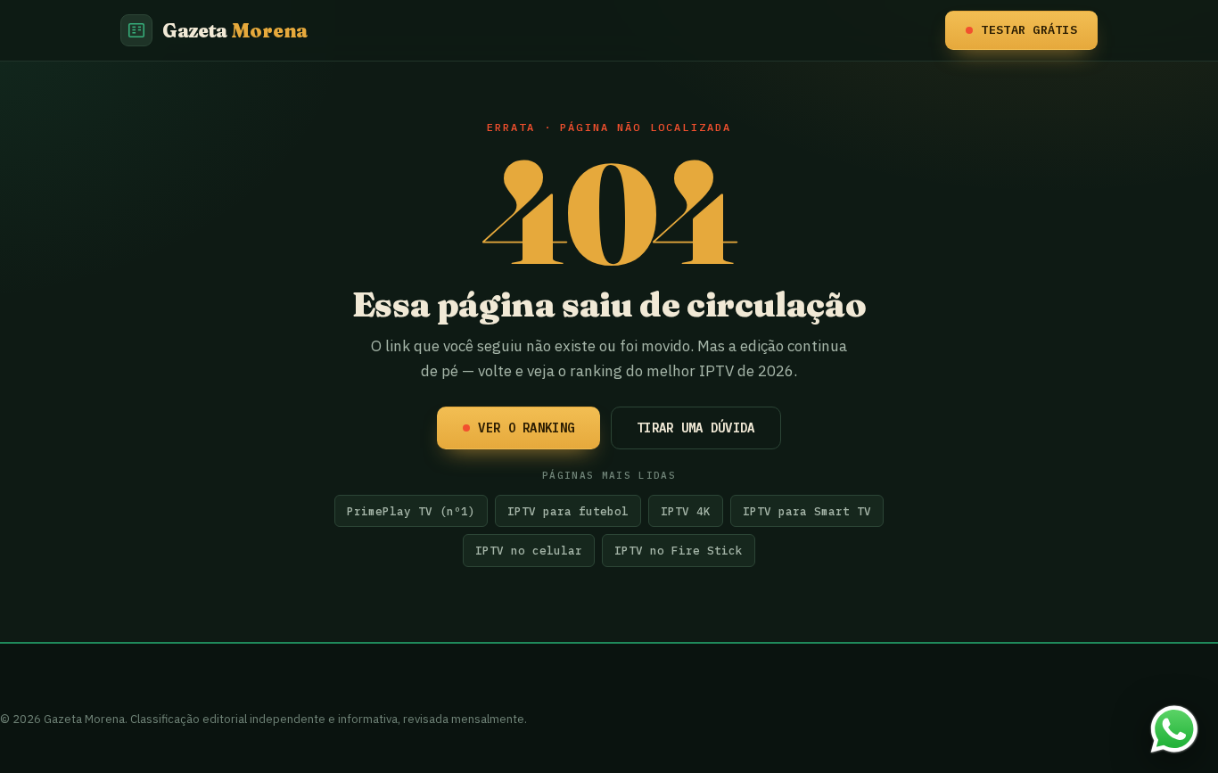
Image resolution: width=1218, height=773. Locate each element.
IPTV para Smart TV (807, 511)
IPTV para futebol (568, 511)
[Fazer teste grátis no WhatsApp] (1174, 729)
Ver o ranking (526, 428)
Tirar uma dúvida (695, 428)
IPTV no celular (528, 550)
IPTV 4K (686, 511)
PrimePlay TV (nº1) (411, 511)
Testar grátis (1029, 29)
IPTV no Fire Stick (678, 550)
